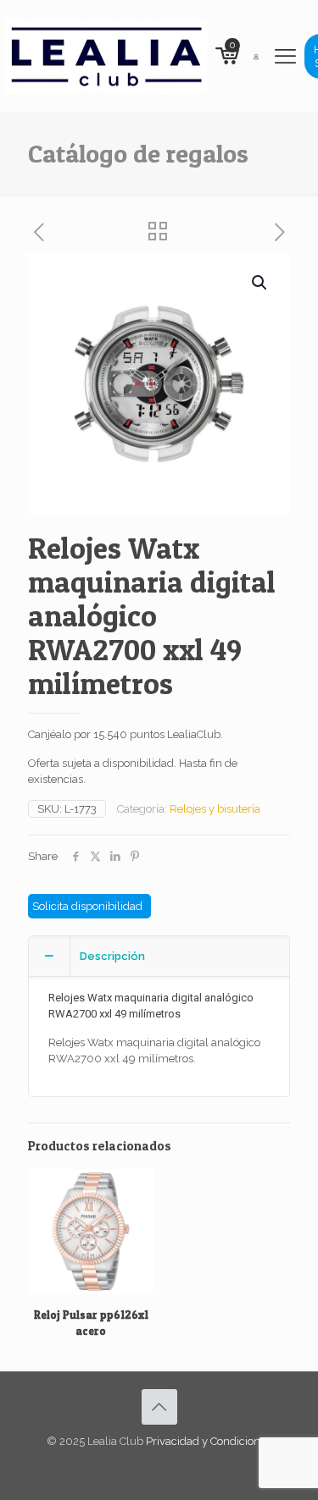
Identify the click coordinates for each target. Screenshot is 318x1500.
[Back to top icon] (159, 1407)
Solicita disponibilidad (87, 906)
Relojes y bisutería (215, 808)
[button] (260, 283)
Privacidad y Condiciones (208, 1441)
